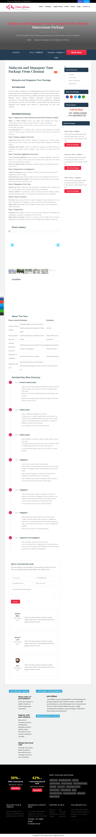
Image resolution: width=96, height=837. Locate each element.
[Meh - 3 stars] (17, 573)
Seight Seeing (57, 6)
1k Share (1, 295)
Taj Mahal (53, 787)
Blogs (79, 6)
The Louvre (61, 787)
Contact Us (62, 816)
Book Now (76, 52)
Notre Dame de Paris (80, 783)
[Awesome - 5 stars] (22, 573)
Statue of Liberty (66, 783)
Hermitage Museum (69, 793)
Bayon (74, 790)
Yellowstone (81, 793)
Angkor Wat (53, 780)
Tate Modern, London (73, 787)
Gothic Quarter (54, 790)
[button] (12, 249)
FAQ (60, 809)
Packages (48, 6)
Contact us (86, 6)
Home (41, 6)
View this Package (73, 145)
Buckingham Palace (65, 780)
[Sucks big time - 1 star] (12, 573)
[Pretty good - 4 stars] (20, 573)
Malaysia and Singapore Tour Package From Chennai (51, 40)
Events (73, 6)
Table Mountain (66, 790)
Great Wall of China (56, 793)
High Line (75, 780)
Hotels (66, 6)
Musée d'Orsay (54, 796)
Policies (51, 816)
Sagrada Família (55, 783)
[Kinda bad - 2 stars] (15, 573)
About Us (52, 809)
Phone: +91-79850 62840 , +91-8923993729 (19, 1)
